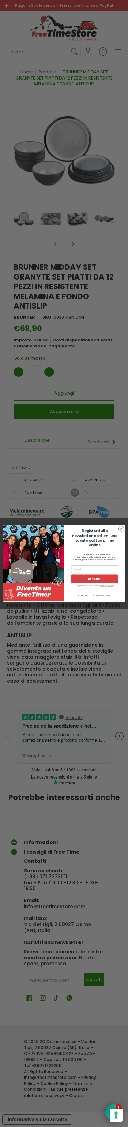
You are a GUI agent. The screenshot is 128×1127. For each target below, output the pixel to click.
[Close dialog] (121, 529)
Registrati (94, 578)
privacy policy (107, 585)
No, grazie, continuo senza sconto (94, 595)
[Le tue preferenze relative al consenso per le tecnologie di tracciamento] (116, 1115)
